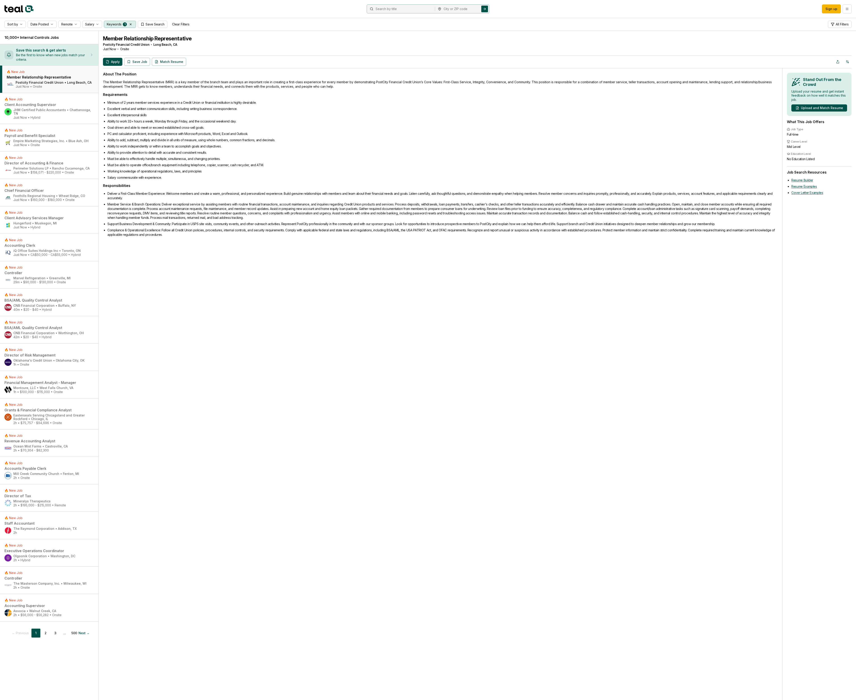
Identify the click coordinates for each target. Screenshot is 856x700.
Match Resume (171, 62)
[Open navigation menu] (847, 8)
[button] (130, 24)
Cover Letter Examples (807, 193)
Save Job (139, 62)
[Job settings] (848, 62)
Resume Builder (802, 180)
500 (74, 633)
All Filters (842, 24)
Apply (115, 62)
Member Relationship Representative (147, 38)
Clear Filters (180, 24)
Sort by (12, 24)
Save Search (155, 24)
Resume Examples (804, 186)
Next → (84, 633)
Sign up (831, 9)
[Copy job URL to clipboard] (838, 62)
